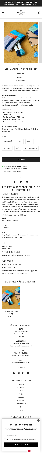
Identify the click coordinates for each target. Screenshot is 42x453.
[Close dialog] (38, 420)
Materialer (21, 400)
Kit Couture (23, 166)
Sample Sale (21, 387)
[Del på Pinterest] (27, 182)
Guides (21, 394)
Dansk (33, 451)
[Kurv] (39, 12)
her (20, 264)
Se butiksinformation (12, 172)
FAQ (21, 407)
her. (25, 273)
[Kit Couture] (21, 12)
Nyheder (21, 384)
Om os (21, 410)
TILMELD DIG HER (21, 445)
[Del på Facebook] (15, 182)
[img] (14, 372)
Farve (4, 137)
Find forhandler (21, 404)
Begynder (21, 73)
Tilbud (21, 391)
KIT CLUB (21, 397)
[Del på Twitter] (21, 182)
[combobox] (33, 451)
